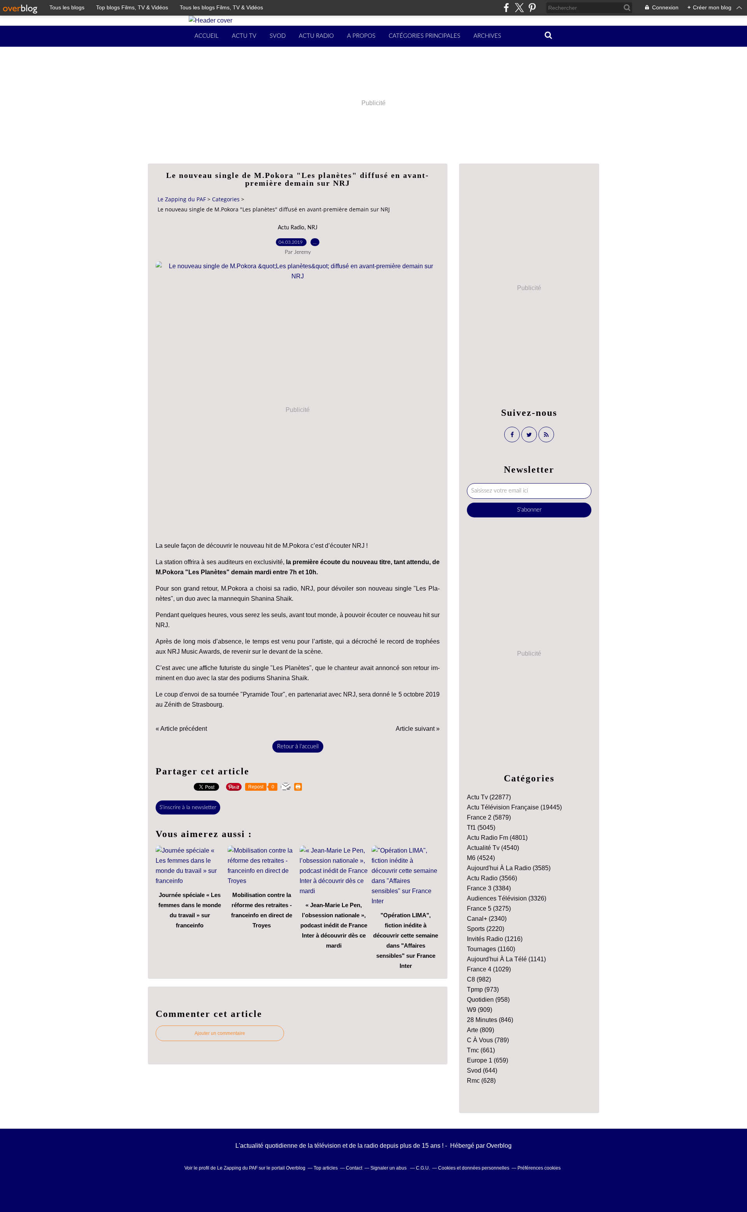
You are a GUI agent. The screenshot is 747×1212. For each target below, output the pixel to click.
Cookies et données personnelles (473, 1168)
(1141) (506, 959)
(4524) (481, 858)
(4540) (493, 847)
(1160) (491, 949)
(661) (481, 1050)
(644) (482, 1070)
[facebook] (506, 7)
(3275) (489, 908)
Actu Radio (316, 36)
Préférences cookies (539, 1168)
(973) (483, 989)
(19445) (514, 807)
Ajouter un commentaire (220, 1033)
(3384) (489, 888)
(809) (480, 1030)
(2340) (487, 918)
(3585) (509, 868)
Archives (487, 36)
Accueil (207, 36)
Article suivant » (418, 728)
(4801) (497, 837)
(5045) (481, 827)
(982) (479, 979)
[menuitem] (206, 36)
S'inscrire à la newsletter (188, 807)
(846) (490, 1020)
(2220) (485, 928)
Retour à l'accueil (298, 746)
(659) (487, 1060)
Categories (226, 199)
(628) (481, 1080)
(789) (488, 1040)
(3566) (492, 878)
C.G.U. (423, 1168)
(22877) (489, 797)
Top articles (326, 1168)
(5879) (489, 817)
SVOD (278, 36)
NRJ (312, 227)
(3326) (506, 898)
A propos (361, 36)
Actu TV (244, 36)
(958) (488, 999)
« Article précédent (181, 728)
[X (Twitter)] (519, 7)
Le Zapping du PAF (182, 199)
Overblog (499, 1145)
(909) (479, 1009)
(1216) (495, 939)
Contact (354, 1168)
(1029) (489, 969)
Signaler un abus (389, 1168)
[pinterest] (532, 7)
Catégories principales (424, 36)
